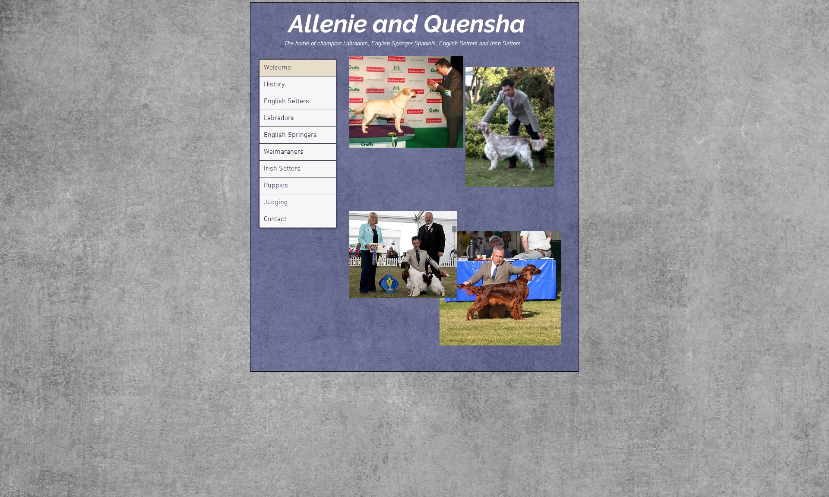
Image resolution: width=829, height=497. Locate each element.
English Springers (290, 135)
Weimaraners (284, 152)
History (274, 84)
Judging (276, 202)
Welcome (277, 67)
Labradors (279, 118)
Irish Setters (282, 169)
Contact (275, 219)
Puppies (276, 185)
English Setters (286, 101)
